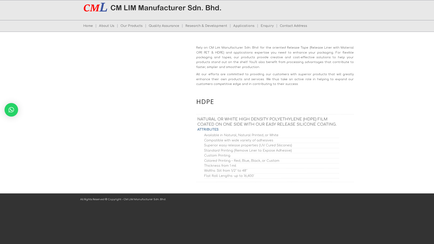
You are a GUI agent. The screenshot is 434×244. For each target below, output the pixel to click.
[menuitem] (88, 26)
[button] (11, 110)
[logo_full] (153, 10)
